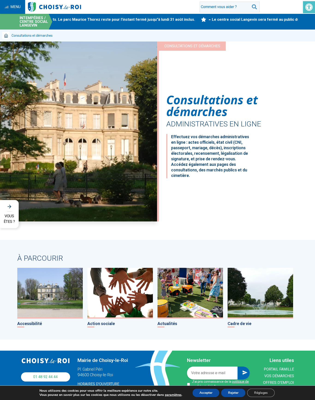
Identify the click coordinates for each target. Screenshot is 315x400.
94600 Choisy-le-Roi (95, 375)
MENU (15, 7)
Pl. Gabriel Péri (89, 369)
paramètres (173, 395)
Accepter (205, 393)
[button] (309, 7)
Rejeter (233, 393)
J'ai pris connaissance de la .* (220, 384)
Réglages (261, 393)
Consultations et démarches (192, 46)
